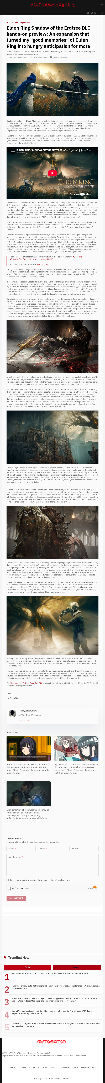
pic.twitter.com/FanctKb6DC (41, 259)
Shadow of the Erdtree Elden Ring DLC (26, 683)
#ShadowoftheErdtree (19, 259)
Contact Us (25, 1068)
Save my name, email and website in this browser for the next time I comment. (40, 880)
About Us (12, 1068)
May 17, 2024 (42, 264)
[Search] (102, 13)
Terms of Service (89, 1068)
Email (43, 848)
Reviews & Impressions (18, 57)
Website (75, 848)
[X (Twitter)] (88, 13)
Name (12, 848)
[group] (52, 1003)
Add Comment (15, 857)
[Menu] (102, 5)
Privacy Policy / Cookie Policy (64, 1068)
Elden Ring (13, 698)
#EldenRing (77, 257)
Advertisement (40, 1068)
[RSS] (95, 13)
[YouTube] (92, 13)
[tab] (27, 967)
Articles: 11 (24, 720)
